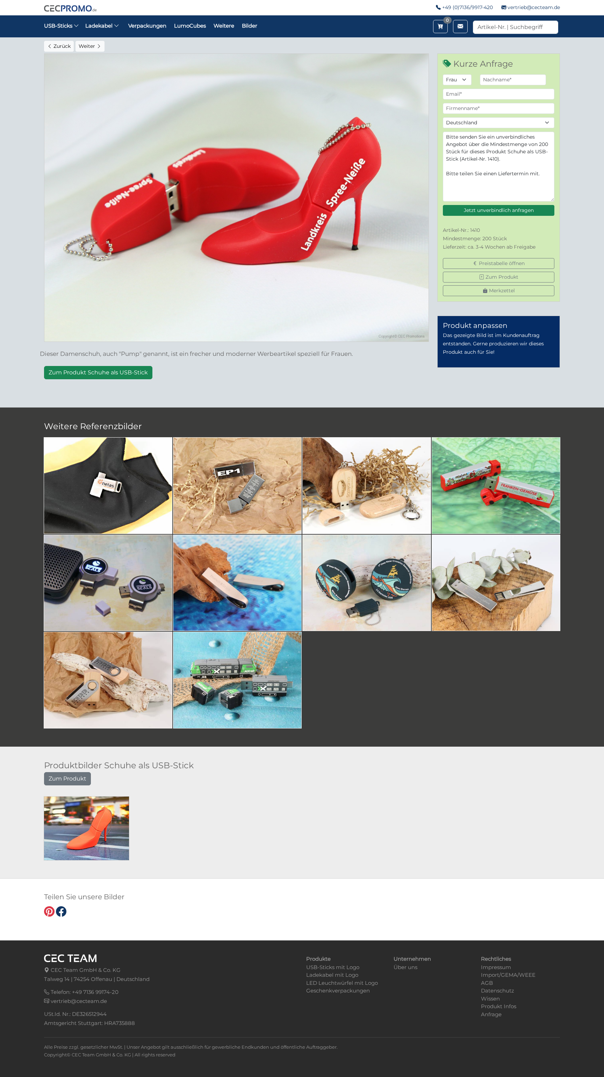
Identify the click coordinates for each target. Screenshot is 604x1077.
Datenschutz (497, 990)
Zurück (61, 46)
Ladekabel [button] (99, 25)
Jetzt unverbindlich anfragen (499, 210)
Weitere (224, 25)
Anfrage (491, 1014)
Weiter (87, 46)
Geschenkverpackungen (338, 990)
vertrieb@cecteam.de (534, 7)
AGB (487, 983)
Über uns (405, 967)
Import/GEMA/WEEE (508, 975)
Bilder (249, 25)
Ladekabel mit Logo (332, 975)
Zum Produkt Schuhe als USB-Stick (98, 372)
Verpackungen (147, 25)
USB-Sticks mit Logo (332, 967)
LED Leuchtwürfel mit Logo (342, 983)
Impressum (496, 967)
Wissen (490, 998)
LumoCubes (190, 25)
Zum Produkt (501, 277)
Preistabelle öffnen (501, 263)
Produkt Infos (498, 1006)
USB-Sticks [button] (59, 25)
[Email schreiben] (460, 26)
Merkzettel (501, 290)
